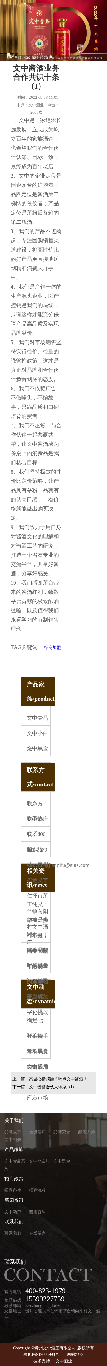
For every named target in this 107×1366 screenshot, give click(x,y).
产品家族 (13, 1149)
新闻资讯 (13, 1200)
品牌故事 (12, 1132)
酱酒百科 (37, 1212)
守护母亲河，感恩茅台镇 (37, 980)
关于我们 (13, 1120)
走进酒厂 (37, 1132)
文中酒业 (64, 1361)
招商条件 (12, 1190)
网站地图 (75, 1354)
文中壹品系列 (14, 1165)
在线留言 (37, 1233)
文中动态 (12, 1212)
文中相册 (12, 1139)
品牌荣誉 (62, 1132)
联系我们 (13, 1221)
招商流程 (37, 1190)
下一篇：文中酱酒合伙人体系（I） (44, 1087)
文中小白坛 (39, 1161)
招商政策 (13, 1178)
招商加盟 (52, 647)
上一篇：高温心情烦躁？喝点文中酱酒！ (49, 1079)
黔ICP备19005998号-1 (43, 1354)
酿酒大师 (86, 1132)
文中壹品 (37, 718)
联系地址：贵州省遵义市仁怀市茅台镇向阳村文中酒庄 (37, 895)
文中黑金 (37, 748)
